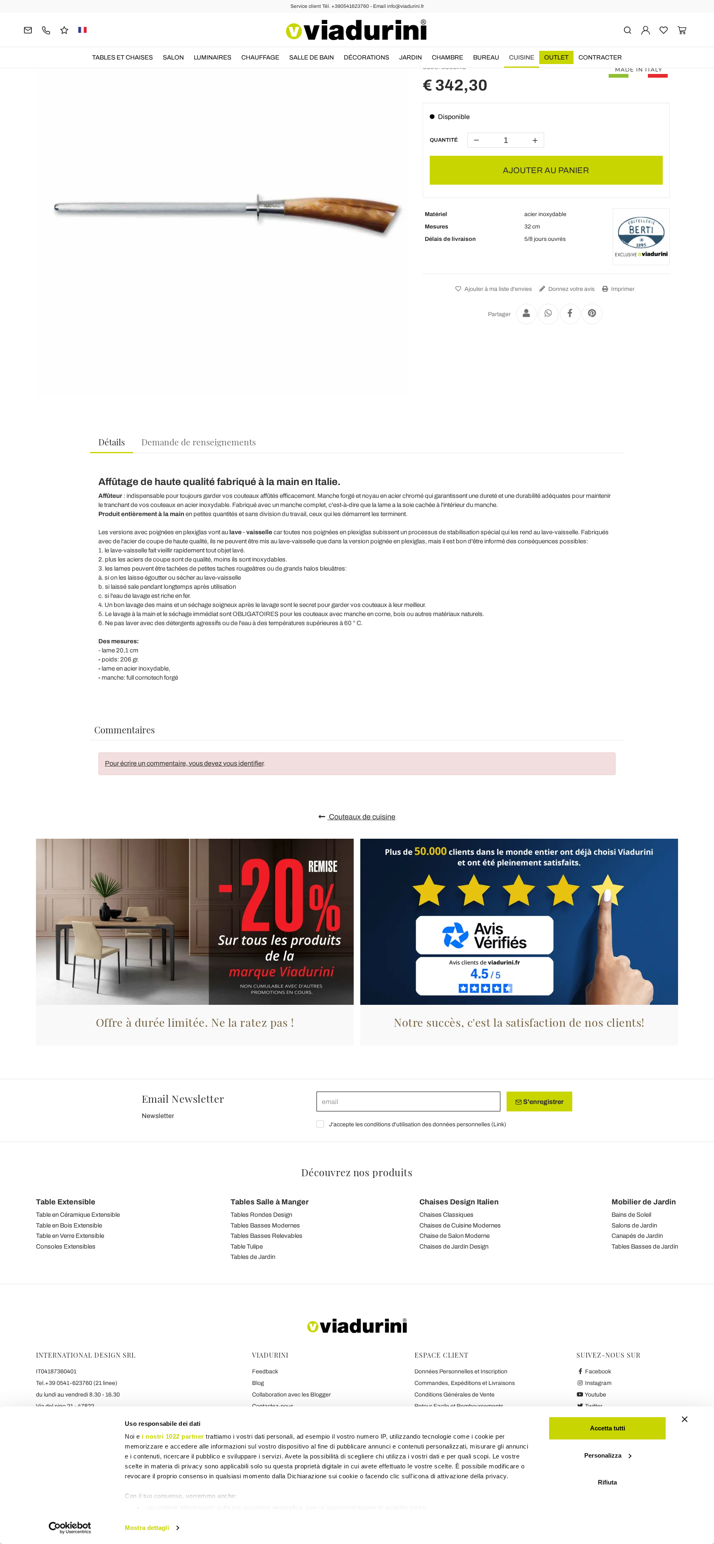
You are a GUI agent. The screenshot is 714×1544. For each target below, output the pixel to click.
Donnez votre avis (571, 289)
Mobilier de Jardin (644, 1202)
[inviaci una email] (28, 29)
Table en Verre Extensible (70, 1235)
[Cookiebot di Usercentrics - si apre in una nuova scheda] (70, 1528)
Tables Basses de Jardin (645, 1246)
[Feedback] (64, 29)
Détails (111, 441)
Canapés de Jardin (637, 1235)
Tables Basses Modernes (265, 1225)
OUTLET (556, 57)
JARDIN (410, 57)
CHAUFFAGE (260, 57)
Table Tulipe (247, 1246)
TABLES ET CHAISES (122, 57)
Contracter (600, 57)
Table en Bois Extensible (69, 1225)
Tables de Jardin (253, 1257)
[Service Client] (46, 29)
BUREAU (486, 57)
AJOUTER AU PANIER (546, 170)
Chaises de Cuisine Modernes (460, 1225)
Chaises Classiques (446, 1214)
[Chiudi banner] (685, 1419)
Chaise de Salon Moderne (454, 1235)
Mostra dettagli (147, 1527)
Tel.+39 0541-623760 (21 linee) (76, 1383)
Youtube (595, 1395)
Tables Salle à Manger (270, 1202)
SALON (173, 57)
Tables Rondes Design (261, 1214)
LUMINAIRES (212, 57)
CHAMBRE (447, 57)
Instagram (598, 1383)
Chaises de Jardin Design (453, 1246)
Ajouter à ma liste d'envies (497, 289)
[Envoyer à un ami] (526, 314)
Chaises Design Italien (459, 1202)
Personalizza (602, 1455)
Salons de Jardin (634, 1225)
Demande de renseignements (198, 441)
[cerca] (627, 29)
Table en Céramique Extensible (78, 1214)
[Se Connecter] (645, 29)
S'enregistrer (543, 1101)
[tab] (111, 442)
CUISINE (521, 57)
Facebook (597, 1371)
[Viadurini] (356, 30)
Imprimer (622, 289)
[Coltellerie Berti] (641, 237)
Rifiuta (607, 1482)
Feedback (265, 1371)
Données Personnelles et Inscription (460, 1371)
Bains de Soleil (631, 1214)
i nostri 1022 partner (173, 1436)
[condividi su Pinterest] (592, 314)
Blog (258, 1383)
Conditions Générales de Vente (454, 1395)
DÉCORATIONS (366, 57)
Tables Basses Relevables (266, 1235)
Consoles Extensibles (65, 1246)
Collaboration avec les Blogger (291, 1395)
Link (498, 1124)
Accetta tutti (607, 1428)
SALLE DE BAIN (311, 57)
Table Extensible (65, 1202)
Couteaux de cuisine (361, 817)
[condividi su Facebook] (570, 314)
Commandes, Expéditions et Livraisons (464, 1383)
